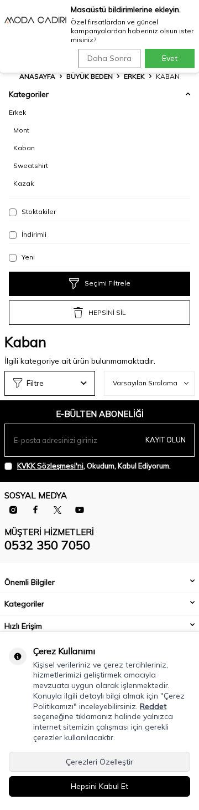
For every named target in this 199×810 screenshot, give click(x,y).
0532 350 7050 (47, 545)
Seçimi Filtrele (107, 283)
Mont (21, 130)
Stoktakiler (38, 211)
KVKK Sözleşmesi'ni (50, 465)
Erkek (134, 76)
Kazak (23, 183)
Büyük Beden (89, 76)
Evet (169, 58)
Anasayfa (37, 76)
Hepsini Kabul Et (99, 786)
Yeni (27, 257)
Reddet (153, 706)
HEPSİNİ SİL (107, 312)
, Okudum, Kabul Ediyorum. (94, 465)
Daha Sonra (109, 58)
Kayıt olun (165, 439)
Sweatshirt (30, 165)
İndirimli (33, 234)
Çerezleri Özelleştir (99, 762)
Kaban (24, 148)
